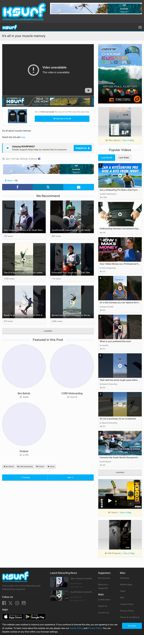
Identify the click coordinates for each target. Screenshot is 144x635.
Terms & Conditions (129, 617)
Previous (26, 477)
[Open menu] (140, 27)
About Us (102, 606)
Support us (81, 148)
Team (123, 591)
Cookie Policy (126, 604)
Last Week (124, 157)
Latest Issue (104, 599)
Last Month (106, 157)
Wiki (122, 597)
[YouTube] (24, 604)
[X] (11, 604)
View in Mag (128, 140)
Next (70, 477)
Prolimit (24, 451)
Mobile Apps (126, 584)
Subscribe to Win (62, 119)
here (23, 137)
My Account (104, 578)
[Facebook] (4, 604)
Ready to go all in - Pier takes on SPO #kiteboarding (25, 315)
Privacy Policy (127, 610)
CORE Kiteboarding (72, 393)
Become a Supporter (103, 586)
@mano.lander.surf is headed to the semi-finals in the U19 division (73, 315)
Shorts (52, 467)
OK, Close (132, 626)
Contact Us (103, 612)
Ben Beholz (24, 393)
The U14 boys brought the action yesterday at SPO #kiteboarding (25, 272)
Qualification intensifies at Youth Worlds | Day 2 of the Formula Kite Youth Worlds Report (73, 230)
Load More (48, 331)
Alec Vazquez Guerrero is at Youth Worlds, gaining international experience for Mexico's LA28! (25, 230)
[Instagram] (17, 604)
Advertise (124, 578)
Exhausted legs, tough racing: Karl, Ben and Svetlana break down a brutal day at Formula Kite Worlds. (73, 272)
